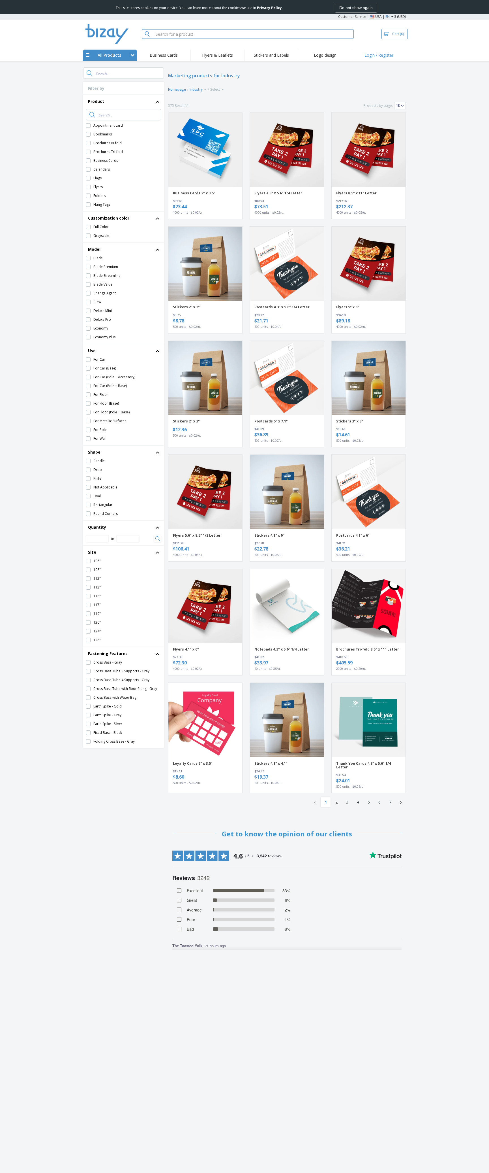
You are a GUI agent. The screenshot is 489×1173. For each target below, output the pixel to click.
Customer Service (352, 16)
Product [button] (96, 101)
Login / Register (378, 55)
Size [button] (92, 552)
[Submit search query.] (89, 73)
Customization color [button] (108, 218)
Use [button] (92, 350)
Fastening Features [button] (108, 653)
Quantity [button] (97, 527)
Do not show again (356, 7)
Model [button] (94, 249)
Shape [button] (94, 452)
